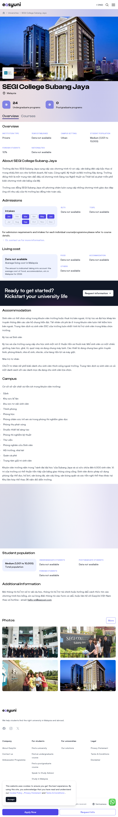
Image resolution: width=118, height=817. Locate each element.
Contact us (7, 754)
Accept (11, 799)
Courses (28, 116)
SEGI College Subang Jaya (34, 13)
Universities (13, 13)
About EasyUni (9, 748)
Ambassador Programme (13, 760)
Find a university (39, 748)
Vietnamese (101, 804)
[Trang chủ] (3, 12)
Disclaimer (95, 760)
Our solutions (67, 748)
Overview (10, 116)
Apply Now (30, 812)
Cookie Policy (16, 793)
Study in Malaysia (40, 779)
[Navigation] (113, 5)
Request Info (88, 812)
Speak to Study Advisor (43, 773)
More (111, 620)
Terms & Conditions (55, 793)
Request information (96, 293)
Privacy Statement (33, 793)
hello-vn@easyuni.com (40, 599)
